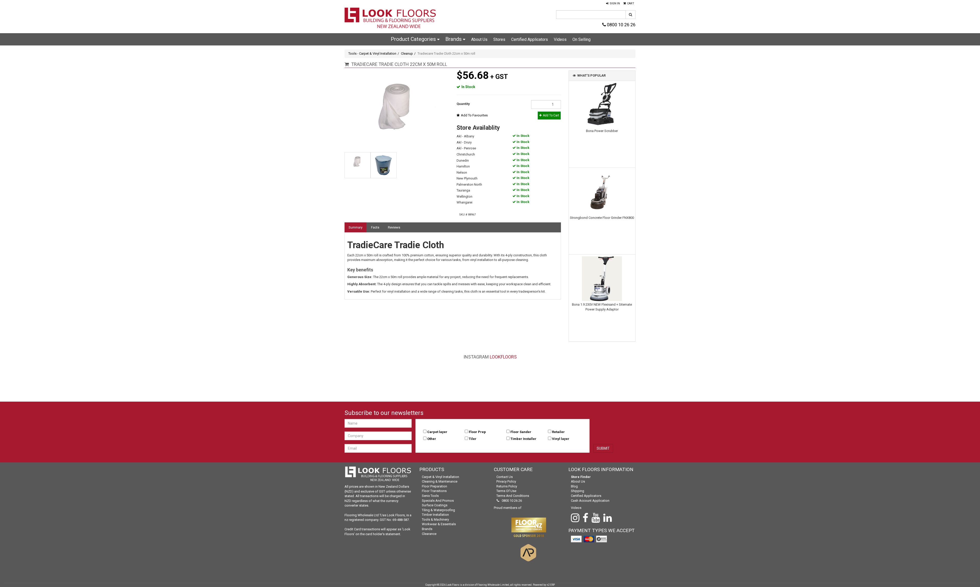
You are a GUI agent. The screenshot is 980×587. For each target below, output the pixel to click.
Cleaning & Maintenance (439, 481)
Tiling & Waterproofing (438, 510)
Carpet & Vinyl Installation (440, 477)
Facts (375, 227)
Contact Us (504, 477)
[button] (613, 3)
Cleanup (407, 53)
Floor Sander (520, 432)
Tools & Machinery (435, 519)
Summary (355, 227)
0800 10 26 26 (620, 24)
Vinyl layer (560, 439)
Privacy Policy (506, 481)
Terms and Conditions (512, 496)
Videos (560, 39)
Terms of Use (506, 491)
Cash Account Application (590, 500)
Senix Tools (430, 496)
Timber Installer (523, 439)
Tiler (472, 439)
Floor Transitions (434, 491)
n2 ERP (551, 584)
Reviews (394, 227)
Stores (499, 39)
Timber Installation (435, 515)
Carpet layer (437, 432)
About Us (479, 39)
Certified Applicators (529, 39)
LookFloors (503, 357)
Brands (454, 39)
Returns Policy (506, 486)
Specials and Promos (438, 500)
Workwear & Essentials (439, 524)
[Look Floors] (390, 18)
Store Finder (581, 477)
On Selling (581, 39)
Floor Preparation (434, 486)
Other (431, 439)
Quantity (463, 104)
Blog (574, 486)
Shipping (577, 491)
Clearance (429, 534)
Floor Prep (477, 432)
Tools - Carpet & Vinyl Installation (372, 53)
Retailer (558, 432)
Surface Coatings (434, 505)
